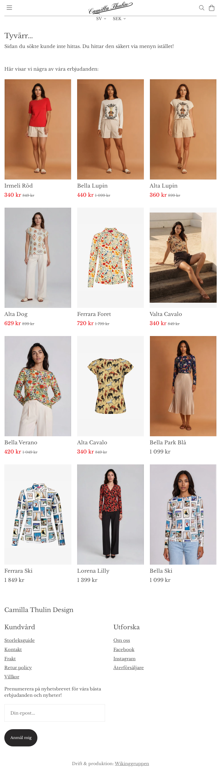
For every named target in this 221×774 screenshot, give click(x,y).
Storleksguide (19, 640)
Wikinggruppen (132, 763)
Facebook (123, 649)
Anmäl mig (21, 738)
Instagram (124, 658)
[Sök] (202, 7)
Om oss (121, 640)
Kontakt (13, 649)
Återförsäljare (128, 667)
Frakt (10, 658)
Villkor (11, 677)
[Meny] (9, 8)
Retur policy (18, 667)
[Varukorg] (212, 8)
